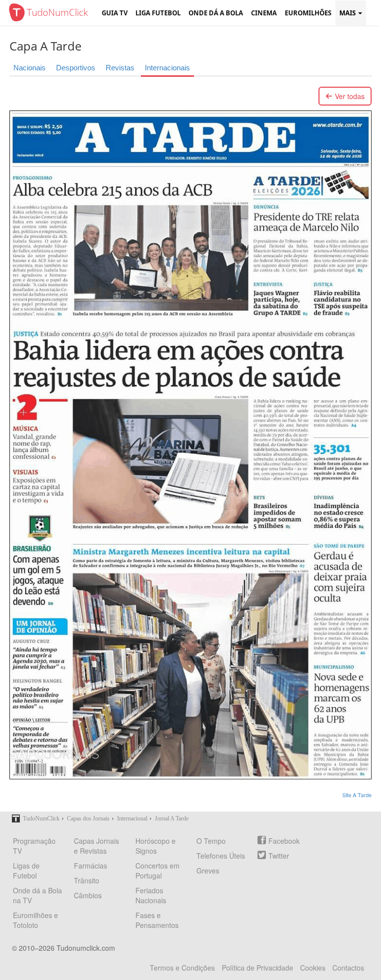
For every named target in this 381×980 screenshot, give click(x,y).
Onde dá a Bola (216, 12)
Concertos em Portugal (157, 870)
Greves (207, 870)
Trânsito (86, 880)
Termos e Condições (182, 968)
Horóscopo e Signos (155, 846)
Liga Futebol (158, 12)
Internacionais (167, 67)
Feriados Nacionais (150, 895)
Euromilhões (308, 12)
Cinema (264, 12)
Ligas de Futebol (26, 870)
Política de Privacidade (257, 968)
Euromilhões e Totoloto (35, 920)
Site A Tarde (357, 795)
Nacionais (29, 67)
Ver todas (350, 96)
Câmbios (88, 895)
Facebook (284, 841)
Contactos (348, 968)
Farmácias (90, 866)
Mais (348, 12)
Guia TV (114, 12)
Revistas (120, 67)
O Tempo (211, 841)
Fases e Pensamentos (157, 920)
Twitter (278, 856)
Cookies (312, 968)
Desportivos (75, 67)
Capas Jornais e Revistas (96, 846)
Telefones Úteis (220, 856)
